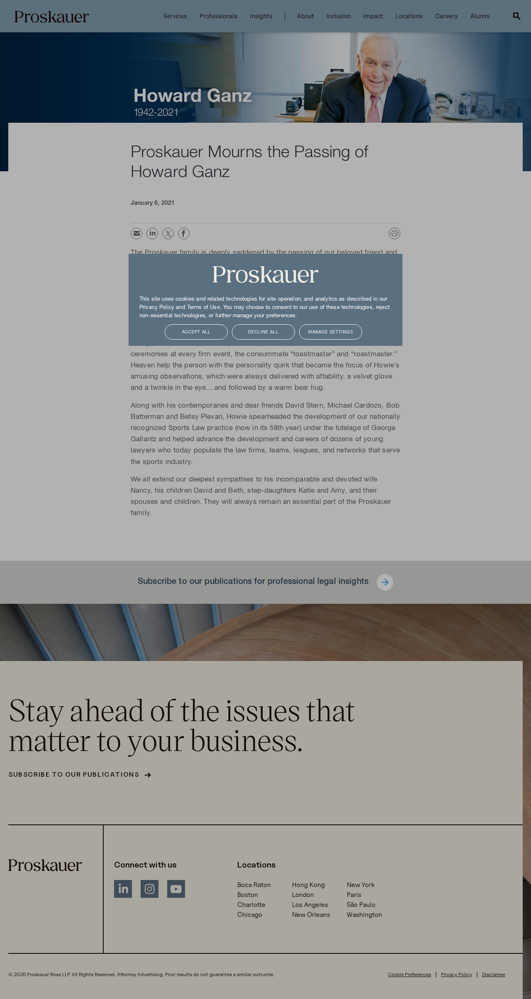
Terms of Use (203, 307)
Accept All (196, 332)
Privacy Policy (156, 307)
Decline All (263, 332)
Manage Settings (330, 332)
